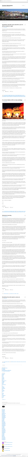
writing (15, 211)
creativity (5, 95)
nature (13, 96)
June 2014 (3, 434)
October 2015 (3, 424)
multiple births (10, 96)
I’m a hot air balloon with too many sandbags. (12, 100)
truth (23, 361)
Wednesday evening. (8, 450)
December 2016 (4, 415)
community (11, 293)
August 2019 (3, 410)
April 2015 (3, 428)
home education (4, 384)
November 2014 (4, 430)
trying (25, 361)
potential (17, 96)
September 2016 (4, 417)
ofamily (5, 448)
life (8, 96)
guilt (3, 96)
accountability (19, 211)
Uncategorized (3, 395)
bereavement (15, 361)
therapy (6, 361)
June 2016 (3, 419)
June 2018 (3, 412)
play (2, 389)
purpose (21, 95)
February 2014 (3, 437)
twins (2, 394)
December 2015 (4, 423)
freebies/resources (4, 380)
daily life (7, 95)
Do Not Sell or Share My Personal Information (16, 454)
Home (3, 19)
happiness (5, 96)
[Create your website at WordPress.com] (14, 1)
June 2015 (3, 427)
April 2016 (3, 421)
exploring (3, 379)
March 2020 (3, 409)
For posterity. (3, 368)
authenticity (22, 211)
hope (21, 361)
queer (2, 391)
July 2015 (3, 426)
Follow (3, 406)
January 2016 (3, 422)
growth (13, 95)
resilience (15, 293)
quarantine (3, 390)
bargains (3, 374)
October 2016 (3, 416)
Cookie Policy (14, 455)
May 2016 (3, 420)
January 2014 (3, 438)
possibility (15, 96)
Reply (17, 293)
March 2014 (3, 436)
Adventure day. (8, 448)
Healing (7, 96)
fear (2, 96)
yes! (2, 397)
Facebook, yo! (3, 399)
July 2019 (3, 411)
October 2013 (3, 439)
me (4, 444)
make (2, 386)
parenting (7, 293)
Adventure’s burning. (7, 215)
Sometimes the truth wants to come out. (11, 297)
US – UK (3, 396)
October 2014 (3, 431)
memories (16, 95)
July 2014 (3, 433)
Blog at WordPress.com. (9, 454)
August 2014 (3, 432)
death (19, 361)
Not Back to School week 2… (10, 442)
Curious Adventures (7, 5)
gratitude (11, 95)
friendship (9, 95)
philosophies (18, 95)
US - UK (23, 95)
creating (24, 211)
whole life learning (20, 96)
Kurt (4, 446)
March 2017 (3, 414)
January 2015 (3, 429)
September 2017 (4, 413)
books (3, 375)
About (5, 19)
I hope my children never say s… (9, 444)
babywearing (3, 373)
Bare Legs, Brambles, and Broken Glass (6, 370)
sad (22, 361)
